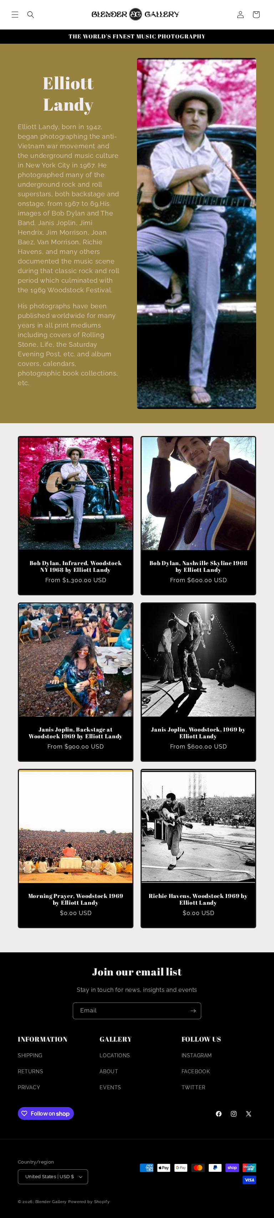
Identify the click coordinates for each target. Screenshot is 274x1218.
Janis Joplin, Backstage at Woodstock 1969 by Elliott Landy (76, 733)
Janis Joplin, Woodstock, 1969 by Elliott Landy (198, 733)
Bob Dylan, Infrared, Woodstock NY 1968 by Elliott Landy (76, 567)
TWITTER (194, 1087)
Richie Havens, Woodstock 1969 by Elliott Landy (198, 899)
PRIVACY (29, 1087)
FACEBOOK (196, 1071)
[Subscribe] (193, 1010)
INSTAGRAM (197, 1055)
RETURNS (30, 1071)
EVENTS (110, 1087)
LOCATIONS (115, 1055)
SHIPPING (30, 1055)
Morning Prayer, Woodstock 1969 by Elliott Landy (75, 899)
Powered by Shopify (89, 1202)
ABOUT (109, 1071)
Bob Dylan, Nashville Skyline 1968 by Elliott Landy (198, 567)
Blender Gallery (51, 1202)
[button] (15, 14)
